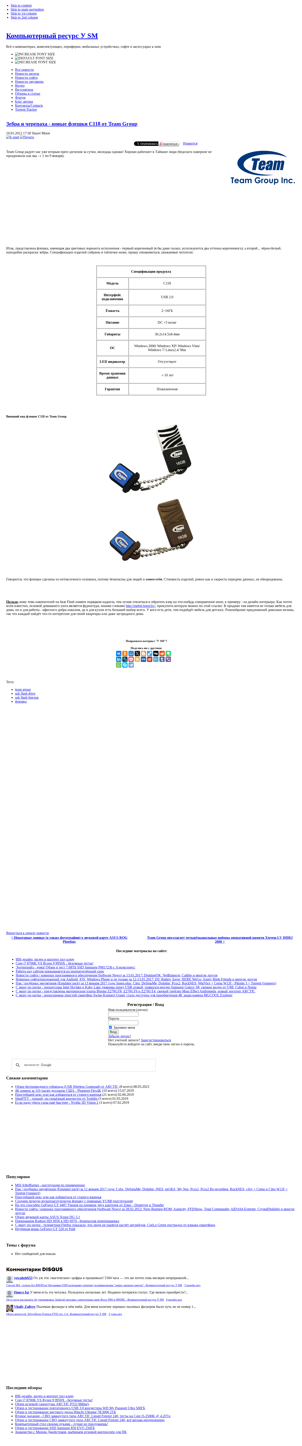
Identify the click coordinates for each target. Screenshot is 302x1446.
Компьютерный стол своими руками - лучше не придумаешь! (61, 1424)
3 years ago (115, 1314)
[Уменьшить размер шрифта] (35, 62)
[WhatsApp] (118, 665)
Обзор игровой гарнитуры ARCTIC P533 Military (52, 1404)
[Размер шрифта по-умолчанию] (34, 58)
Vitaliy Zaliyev (25, 1307)
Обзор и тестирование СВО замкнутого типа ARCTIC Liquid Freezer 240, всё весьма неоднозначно (89, 1420)
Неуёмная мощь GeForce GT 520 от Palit (45, 1229)
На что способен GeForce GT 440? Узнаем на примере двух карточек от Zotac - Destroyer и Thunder (89, 1205)
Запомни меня (124, 1027)
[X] (137, 653)
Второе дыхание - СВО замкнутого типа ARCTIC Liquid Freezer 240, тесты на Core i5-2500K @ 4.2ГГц (92, 1416)
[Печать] (27, 137)
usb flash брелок (27, 697)
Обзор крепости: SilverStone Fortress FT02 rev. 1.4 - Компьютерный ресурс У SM (56, 1314)
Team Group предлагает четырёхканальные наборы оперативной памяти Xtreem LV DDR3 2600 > (220, 939)
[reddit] (162, 653)
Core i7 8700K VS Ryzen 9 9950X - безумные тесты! (54, 963)
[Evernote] (168, 653)
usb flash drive (25, 693)
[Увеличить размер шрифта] (35, 54)
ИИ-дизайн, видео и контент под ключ (45, 959)
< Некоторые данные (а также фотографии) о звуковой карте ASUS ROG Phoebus (69, 939)
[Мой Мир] (131, 653)
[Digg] (156, 653)
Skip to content (21, 5)
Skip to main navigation (27, 9)
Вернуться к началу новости (27, 933)
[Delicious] (149, 653)
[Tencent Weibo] (156, 659)
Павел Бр (21, 1292)
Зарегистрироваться (156, 1040)
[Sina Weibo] (149, 659)
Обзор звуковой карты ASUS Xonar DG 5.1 (47, 1217)
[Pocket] (131, 659)
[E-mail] (12, 137)
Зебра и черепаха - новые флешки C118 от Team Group (71, 124)
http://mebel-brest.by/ (140, 606)
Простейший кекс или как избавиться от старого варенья (58, 1094)
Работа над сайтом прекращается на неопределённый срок (60, 971)
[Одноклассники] (125, 653)
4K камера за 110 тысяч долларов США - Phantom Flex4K (58, 1090)
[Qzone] (137, 659)
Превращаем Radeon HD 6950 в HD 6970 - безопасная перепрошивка (67, 1221)
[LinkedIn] (118, 659)
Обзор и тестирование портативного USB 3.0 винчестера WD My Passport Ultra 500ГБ (80, 1408)
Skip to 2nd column (24, 17)
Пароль (113, 1018)
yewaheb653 (23, 1278)
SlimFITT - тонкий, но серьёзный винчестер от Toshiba (56, 1098)
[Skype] (125, 665)
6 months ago (174, 1299)
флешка (21, 701)
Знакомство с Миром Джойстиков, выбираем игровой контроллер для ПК (71, 1432)
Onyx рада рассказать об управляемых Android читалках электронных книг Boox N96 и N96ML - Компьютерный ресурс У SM (85, 1299)
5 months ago (192, 1285)
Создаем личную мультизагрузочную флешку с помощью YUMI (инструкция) (74, 1201)
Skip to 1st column (24, 13)
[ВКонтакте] (118, 653)
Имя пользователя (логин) (127, 1010)
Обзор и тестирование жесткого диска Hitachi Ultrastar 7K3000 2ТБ (65, 1412)
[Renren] (143, 659)
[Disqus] (151, 762)
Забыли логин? (119, 1036)
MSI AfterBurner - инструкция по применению (50, 1185)
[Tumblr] (162, 659)
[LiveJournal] (125, 659)
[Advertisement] (151, 225)
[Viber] (168, 659)
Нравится (190, 143)
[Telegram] (131, 665)
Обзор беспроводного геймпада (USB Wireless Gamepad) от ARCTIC (67, 1086)
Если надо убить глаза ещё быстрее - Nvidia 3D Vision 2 (56, 1102)
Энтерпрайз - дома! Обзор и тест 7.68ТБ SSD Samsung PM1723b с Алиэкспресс (75, 967)
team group (23, 689)
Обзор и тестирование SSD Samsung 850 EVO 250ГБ (55, 1428)
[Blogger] (143, 653)
